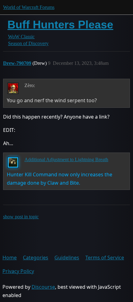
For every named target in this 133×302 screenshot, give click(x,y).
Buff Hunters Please (60, 24)
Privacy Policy (18, 271)
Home (9, 257)
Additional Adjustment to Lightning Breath (66, 159)
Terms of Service (104, 257)
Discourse (43, 286)
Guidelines (66, 257)
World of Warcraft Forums (28, 7)
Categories (35, 257)
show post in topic (21, 216)
